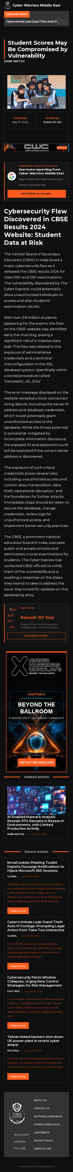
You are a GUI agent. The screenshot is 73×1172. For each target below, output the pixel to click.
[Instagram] (10, 1135)
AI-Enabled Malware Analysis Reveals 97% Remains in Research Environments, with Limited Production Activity (35, 823)
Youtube (19, 1148)
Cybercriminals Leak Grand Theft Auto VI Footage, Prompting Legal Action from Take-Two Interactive (33, 21)
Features (13, 991)
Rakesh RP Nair (52, 122)
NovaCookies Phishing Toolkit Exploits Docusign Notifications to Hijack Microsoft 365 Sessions (35, 867)
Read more (18, 910)
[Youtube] (10, 1148)
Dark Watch (14, 61)
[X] (26, 136)
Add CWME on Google (36, 193)
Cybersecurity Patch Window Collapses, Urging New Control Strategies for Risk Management (34, 981)
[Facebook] (15, 136)
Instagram (21, 1134)
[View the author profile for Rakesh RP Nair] (13, 618)
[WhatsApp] (46, 136)
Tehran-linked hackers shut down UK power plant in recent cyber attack (35, 1041)
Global (12, 876)
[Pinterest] (36, 136)
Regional (13, 1050)
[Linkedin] (57, 136)
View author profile (37, 635)
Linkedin (19, 1141)
